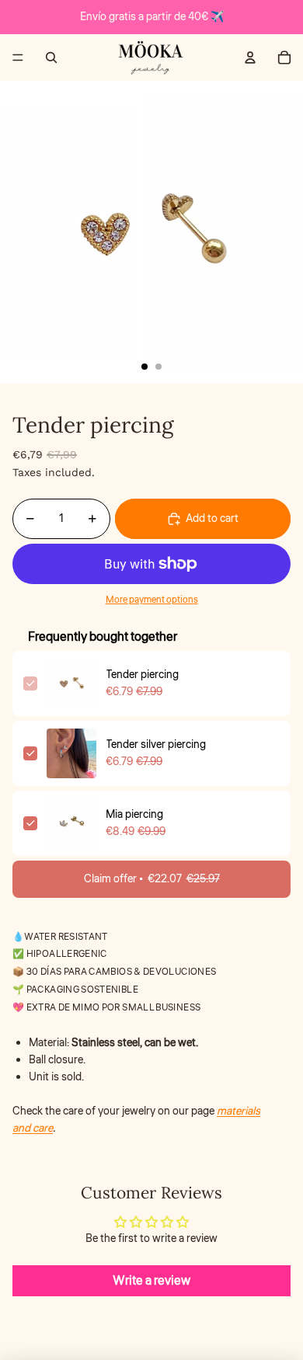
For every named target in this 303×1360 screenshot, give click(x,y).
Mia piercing (134, 815)
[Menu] (18, 57)
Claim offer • (152, 879)
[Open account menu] (250, 57)
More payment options (152, 600)
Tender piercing (142, 675)
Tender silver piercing (156, 745)
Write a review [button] (151, 1280)
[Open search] (51, 57)
